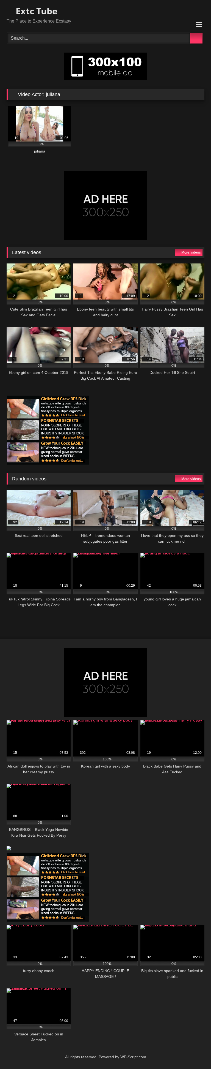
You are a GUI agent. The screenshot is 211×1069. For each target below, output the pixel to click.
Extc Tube (35, 11)
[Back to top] (194, 1052)
